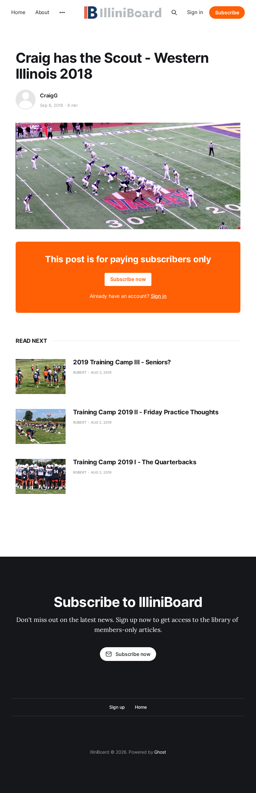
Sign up (117, 707)
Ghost (160, 752)
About (42, 12)
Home (18, 12)
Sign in (195, 12)
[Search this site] (174, 12)
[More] (62, 12)
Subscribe (227, 12)
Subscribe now (128, 279)
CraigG (49, 95)
